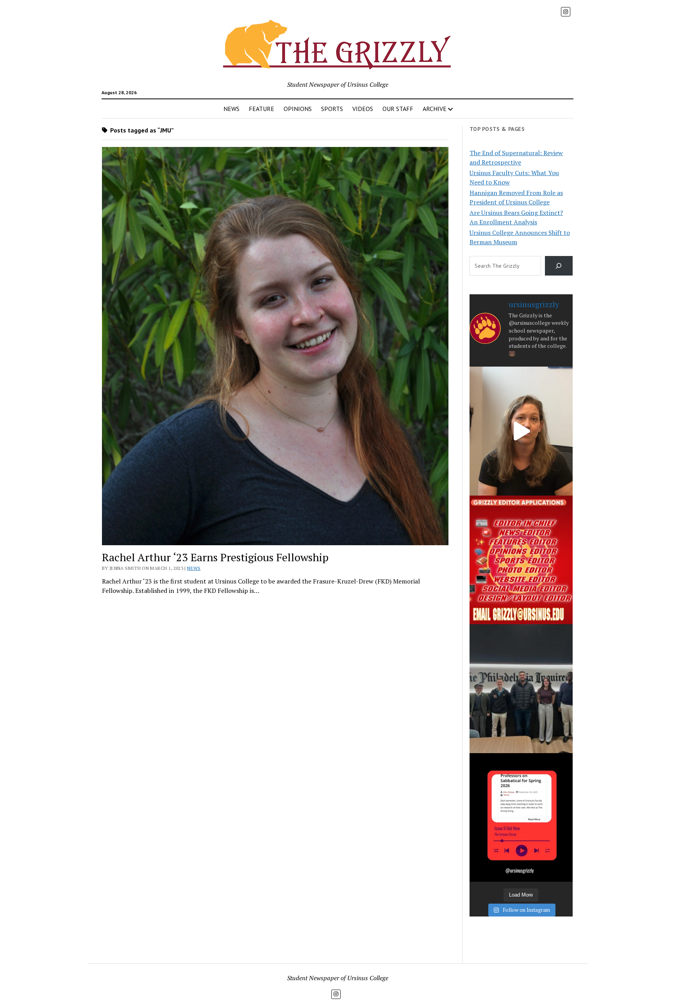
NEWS (231, 109)
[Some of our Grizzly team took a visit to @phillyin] (521, 688)
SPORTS (332, 109)
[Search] (559, 265)
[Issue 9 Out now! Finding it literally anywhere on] (521, 817)
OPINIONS (298, 109)
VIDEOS (362, 109)
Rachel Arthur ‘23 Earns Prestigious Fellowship (215, 557)
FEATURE (261, 109)
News (193, 568)
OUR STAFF (397, 109)
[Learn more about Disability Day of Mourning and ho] (521, 431)
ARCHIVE (434, 109)
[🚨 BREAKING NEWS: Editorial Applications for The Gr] (521, 560)
